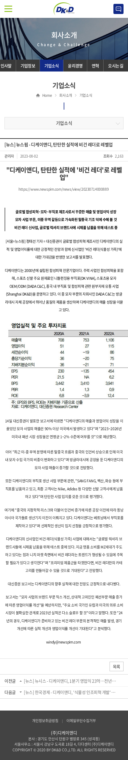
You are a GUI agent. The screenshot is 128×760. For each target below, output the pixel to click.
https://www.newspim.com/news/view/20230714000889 (63, 189)
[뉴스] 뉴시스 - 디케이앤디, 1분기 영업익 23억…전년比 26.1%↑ (71, 681)
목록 (116, 666)
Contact (118, 9)
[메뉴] (8, 9)
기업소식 (64, 123)
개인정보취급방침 (45, 720)
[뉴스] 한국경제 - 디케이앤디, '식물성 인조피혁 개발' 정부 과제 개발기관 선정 (71, 692)
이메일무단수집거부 (81, 720)
